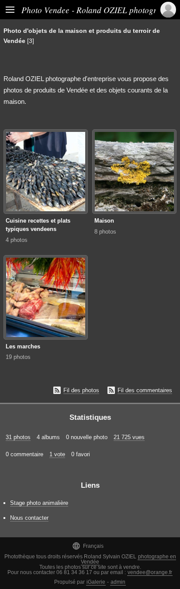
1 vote (57, 454)
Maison (104, 220)
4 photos (17, 240)
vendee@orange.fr (150, 572)
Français (88, 546)
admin (118, 582)
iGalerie (96, 582)
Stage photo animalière (39, 503)
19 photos (18, 357)
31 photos (18, 437)
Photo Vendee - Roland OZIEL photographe (97, 9)
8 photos (105, 231)
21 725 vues (129, 437)
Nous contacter (29, 517)
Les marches (23, 346)
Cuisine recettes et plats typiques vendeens (38, 224)
